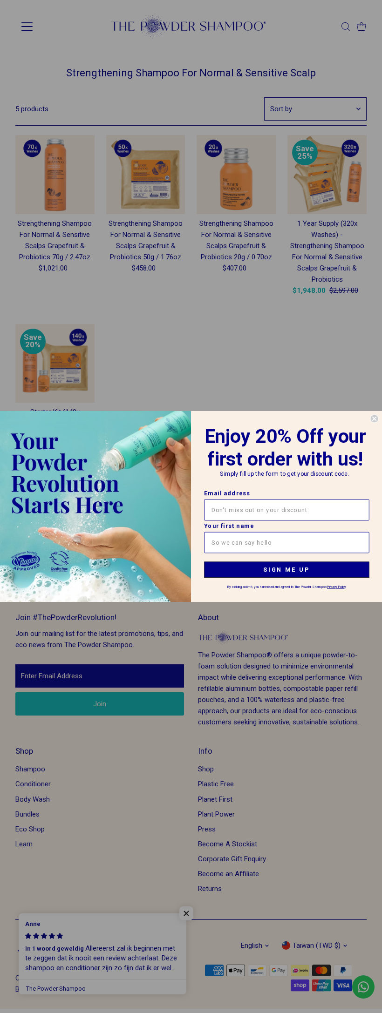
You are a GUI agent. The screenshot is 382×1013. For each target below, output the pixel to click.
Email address (227, 493)
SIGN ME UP (286, 569)
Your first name (229, 526)
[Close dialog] (374, 418)
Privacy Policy (336, 587)
